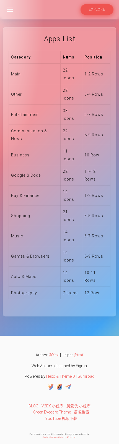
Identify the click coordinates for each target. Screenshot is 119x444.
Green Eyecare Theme (52, 412)
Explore (97, 9)
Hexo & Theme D (60, 376)
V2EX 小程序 (52, 406)
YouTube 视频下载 (61, 418)
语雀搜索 (81, 412)
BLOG (33, 406)
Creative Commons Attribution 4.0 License (59, 437)
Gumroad (85, 376)
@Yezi (53, 355)
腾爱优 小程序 (78, 406)
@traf (78, 355)
